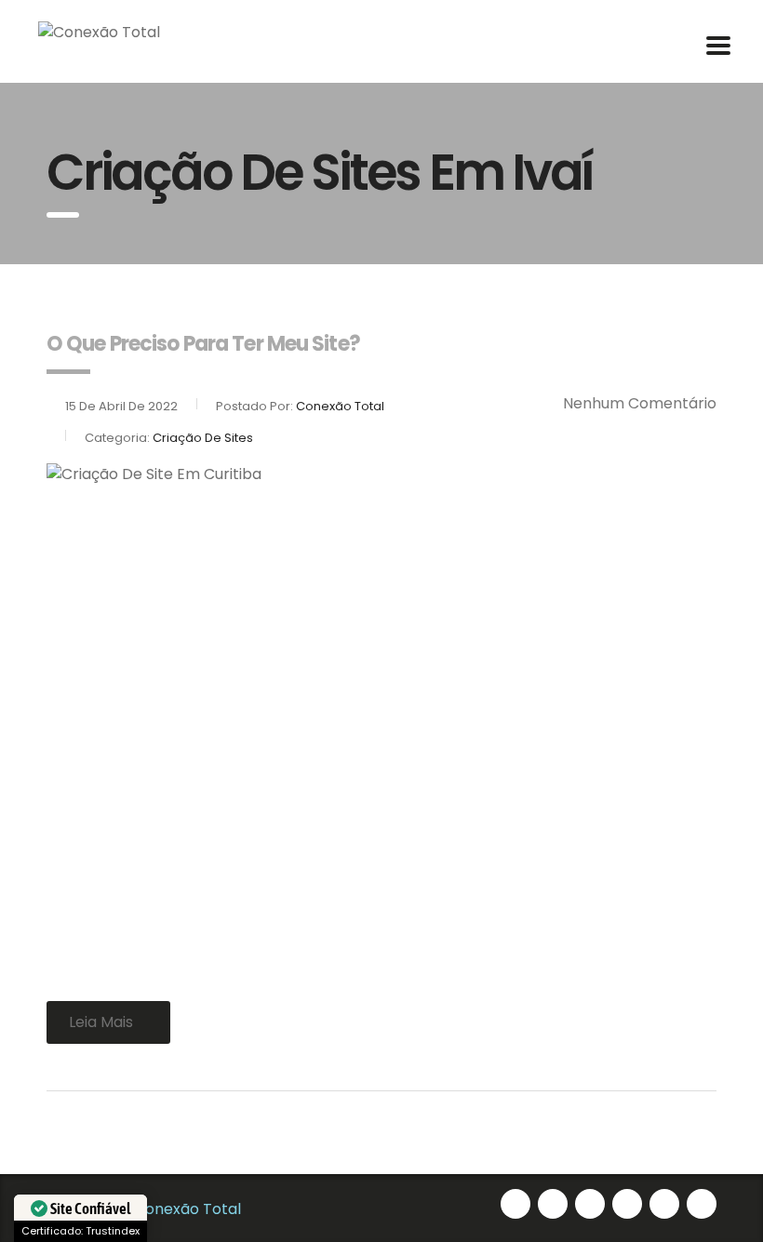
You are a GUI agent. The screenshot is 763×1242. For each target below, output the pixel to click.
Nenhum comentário (639, 403)
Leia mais (101, 1022)
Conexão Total (187, 1209)
